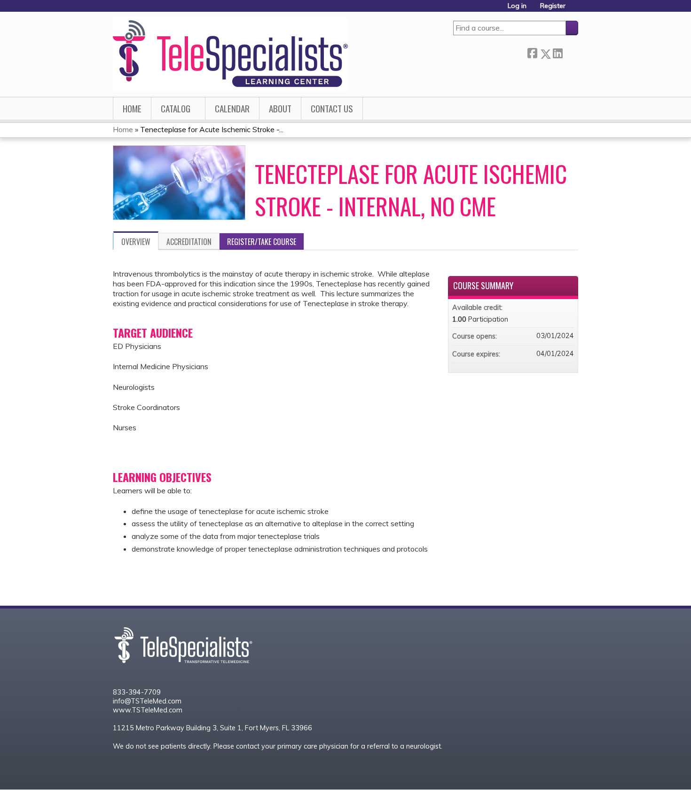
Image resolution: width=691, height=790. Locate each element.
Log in (517, 5)
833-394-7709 (137, 692)
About (280, 108)
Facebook (532, 52)
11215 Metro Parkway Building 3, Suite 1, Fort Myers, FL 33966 (212, 728)
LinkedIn (557, 52)
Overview (135, 241)
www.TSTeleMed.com (147, 710)
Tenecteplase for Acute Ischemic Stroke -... (211, 129)
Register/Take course (261, 241)
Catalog (175, 108)
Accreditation (189, 241)
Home (132, 108)
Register (552, 5)
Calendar (232, 108)
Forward (570, 52)
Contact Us (332, 108)
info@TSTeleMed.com (147, 701)
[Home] (230, 54)
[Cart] (575, 9)
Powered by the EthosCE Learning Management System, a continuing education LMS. (541, 770)
